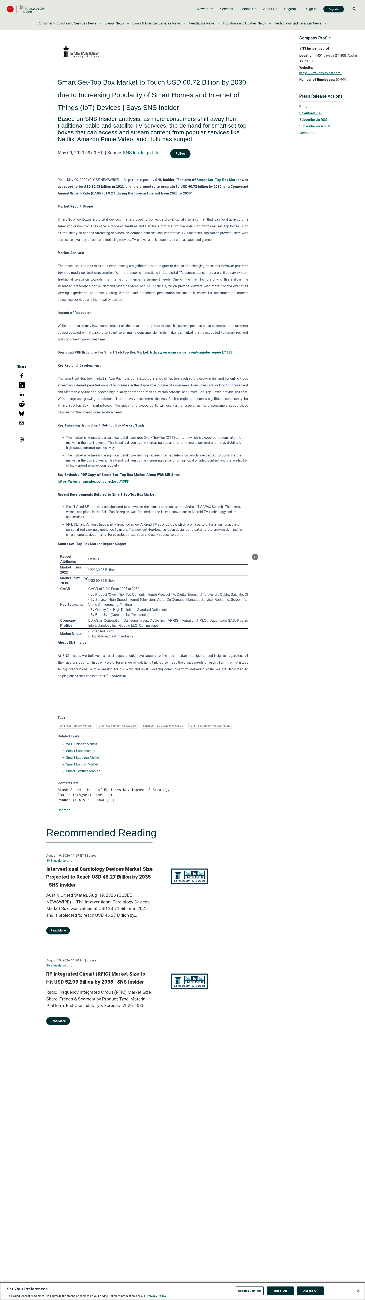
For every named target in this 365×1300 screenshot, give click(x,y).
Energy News (114, 23)
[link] (205, 9)
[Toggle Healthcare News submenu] (219, 23)
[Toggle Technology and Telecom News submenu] (325, 23)
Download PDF (310, 113)
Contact (64, 810)
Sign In (311, 9)
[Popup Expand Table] (255, 557)
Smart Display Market (82, 764)
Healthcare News (202, 23)
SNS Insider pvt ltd (141, 152)
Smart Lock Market (80, 751)
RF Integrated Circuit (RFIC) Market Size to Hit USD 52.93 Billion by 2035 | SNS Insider (95, 978)
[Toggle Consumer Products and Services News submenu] (100, 23)
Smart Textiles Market (83, 771)
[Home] (26, 9)
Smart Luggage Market (83, 758)
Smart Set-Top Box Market (75, 725)
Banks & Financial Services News (156, 23)
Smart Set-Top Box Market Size (117, 725)
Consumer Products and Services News (67, 23)
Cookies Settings (249, 1290)
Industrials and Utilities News (244, 23)
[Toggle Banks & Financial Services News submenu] (184, 23)
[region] (182, 1291)
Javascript (307, 133)
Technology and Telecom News (297, 23)
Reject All (280, 1290)
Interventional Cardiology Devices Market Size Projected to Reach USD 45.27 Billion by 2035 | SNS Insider (99, 877)
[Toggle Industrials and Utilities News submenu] (270, 23)
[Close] (358, 1290)
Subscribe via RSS (313, 120)
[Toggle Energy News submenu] (128, 23)
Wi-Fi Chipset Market (81, 744)
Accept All (310, 1290)
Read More (58, 930)
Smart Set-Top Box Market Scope (163, 725)
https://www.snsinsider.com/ (320, 73)
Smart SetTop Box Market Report (210, 725)
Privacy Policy (156, 1295)
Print (303, 107)
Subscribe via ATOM (315, 126)
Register (334, 9)
